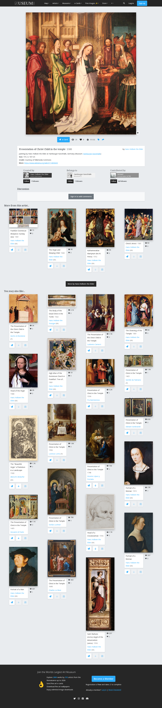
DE (16, 244)
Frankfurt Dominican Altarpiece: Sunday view (18, 234)
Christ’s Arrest (131, 243)
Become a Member (103, 678)
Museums (66, 3)
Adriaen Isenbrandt (133, 427)
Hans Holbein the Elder (134, 149)
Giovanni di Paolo (17, 532)
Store (104, 3)
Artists (55, 3)
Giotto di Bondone (17, 336)
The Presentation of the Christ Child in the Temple (18, 329)
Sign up (142, 3)
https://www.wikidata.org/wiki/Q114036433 (41, 163)
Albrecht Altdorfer (17, 477)
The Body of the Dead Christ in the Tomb (56, 313)
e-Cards (77, 3)
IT (11, 339)
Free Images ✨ (91, 3)
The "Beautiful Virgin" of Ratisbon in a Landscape (17, 467)
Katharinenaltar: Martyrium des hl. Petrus (94, 253)
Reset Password (114, 690)
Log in (131, 3)
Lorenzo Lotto (54, 454)
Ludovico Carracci (94, 344)
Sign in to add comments (81, 196)
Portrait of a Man (17, 589)
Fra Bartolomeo (93, 400)
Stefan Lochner (55, 525)
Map (46, 3)
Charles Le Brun (55, 590)
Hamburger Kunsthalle (92, 154)
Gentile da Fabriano (133, 380)
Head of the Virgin (17, 391)
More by (81, 284)
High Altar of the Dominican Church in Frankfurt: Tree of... (57, 376)
